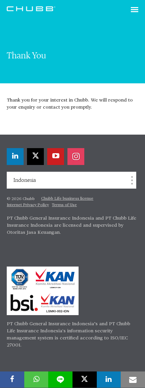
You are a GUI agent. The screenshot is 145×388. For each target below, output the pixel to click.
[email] (133, 379)
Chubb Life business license (67, 199)
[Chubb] (31, 8)
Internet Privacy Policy (28, 205)
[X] (35, 156)
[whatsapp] (36, 379)
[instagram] (75, 156)
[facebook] (12, 379)
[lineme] (60, 379)
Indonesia (24, 180)
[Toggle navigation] (134, 10)
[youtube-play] (55, 156)
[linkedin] (15, 156)
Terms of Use (64, 205)
